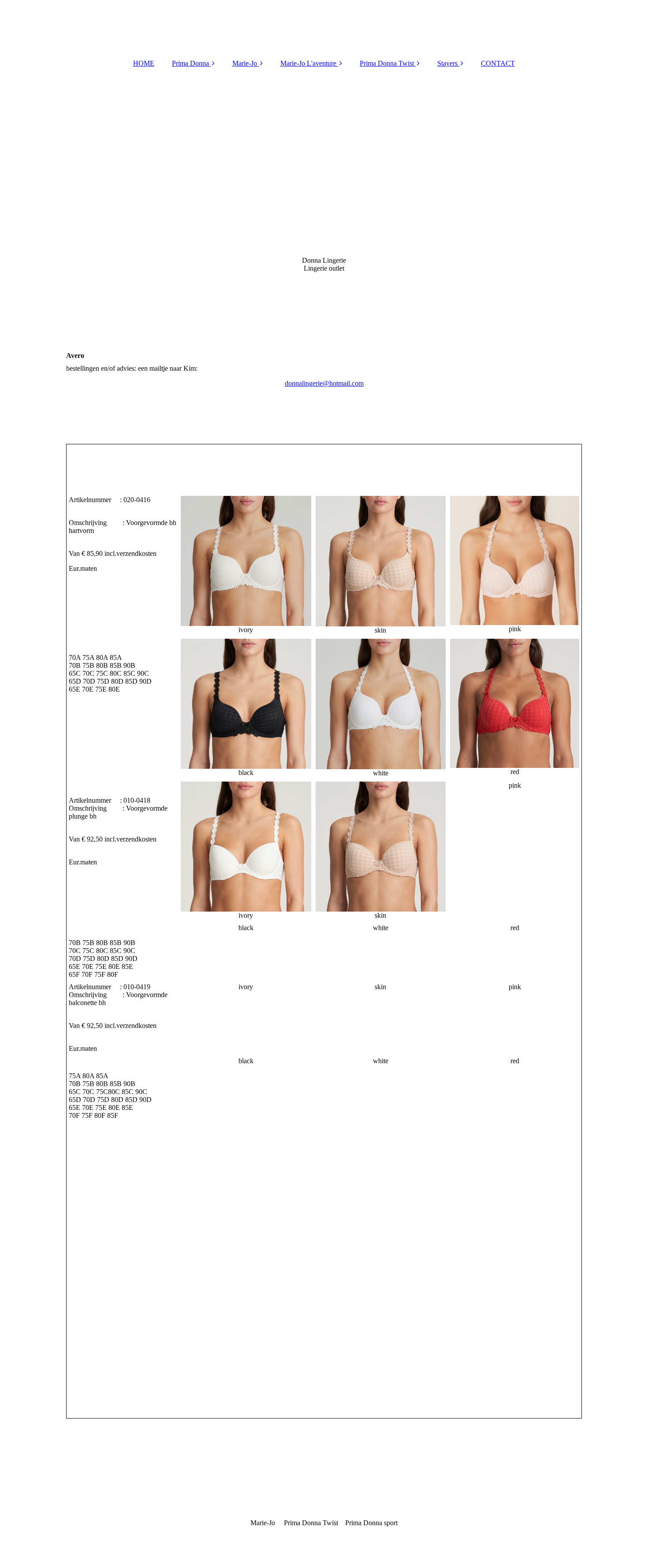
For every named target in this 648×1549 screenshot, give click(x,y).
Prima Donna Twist (387, 63)
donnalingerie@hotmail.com (324, 383)
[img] (324, 206)
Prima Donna (190, 63)
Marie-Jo (244, 63)
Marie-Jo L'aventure (308, 63)
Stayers (447, 63)
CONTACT (498, 63)
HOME (143, 63)
